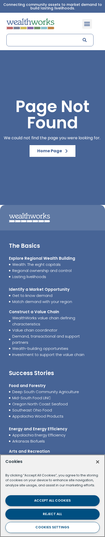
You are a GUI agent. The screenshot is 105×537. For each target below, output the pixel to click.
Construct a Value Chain (34, 311)
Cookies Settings (52, 527)
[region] (52, 496)
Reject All (52, 514)
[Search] (84, 40)
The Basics (24, 246)
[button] (87, 24)
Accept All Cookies (52, 500)
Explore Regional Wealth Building (42, 258)
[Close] (97, 461)
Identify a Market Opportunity (39, 289)
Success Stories (31, 373)
